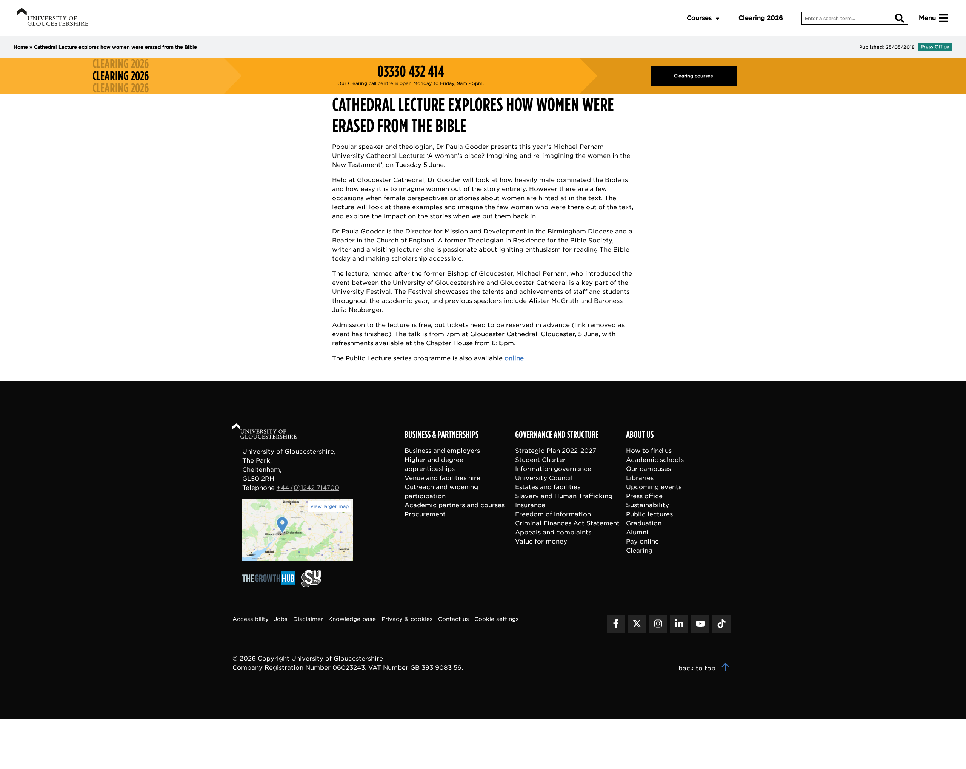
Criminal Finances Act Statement (567, 523)
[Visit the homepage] (52, 18)
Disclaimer (308, 619)
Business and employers (442, 450)
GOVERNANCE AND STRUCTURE (556, 434)
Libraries (640, 478)
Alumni (637, 532)
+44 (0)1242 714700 (308, 487)
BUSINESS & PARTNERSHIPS (441, 434)
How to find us (649, 450)
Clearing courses (693, 76)
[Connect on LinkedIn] (679, 624)
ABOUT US (640, 434)
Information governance (553, 469)
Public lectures (649, 514)
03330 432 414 (410, 71)
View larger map (329, 506)
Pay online (642, 541)
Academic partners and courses (455, 505)
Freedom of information (553, 514)
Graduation (643, 523)
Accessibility (250, 619)
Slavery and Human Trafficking (563, 496)
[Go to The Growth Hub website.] (271, 585)
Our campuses (648, 469)
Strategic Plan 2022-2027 (555, 450)
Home (21, 47)
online (514, 358)
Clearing (639, 550)
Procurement (425, 514)
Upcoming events (653, 487)
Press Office (935, 46)
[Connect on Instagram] (658, 624)
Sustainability (647, 505)
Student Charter (540, 459)
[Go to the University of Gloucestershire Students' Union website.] (311, 585)
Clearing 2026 (760, 18)
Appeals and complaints (553, 532)
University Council (544, 478)
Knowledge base (352, 619)
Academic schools (655, 459)
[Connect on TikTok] (721, 624)
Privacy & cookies (407, 619)
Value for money (541, 541)
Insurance (530, 505)
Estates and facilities (547, 487)
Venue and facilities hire (442, 478)
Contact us (453, 619)
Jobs (281, 619)
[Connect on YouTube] (700, 624)
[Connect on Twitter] (637, 624)
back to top (697, 668)
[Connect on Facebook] (616, 624)
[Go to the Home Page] (271, 432)
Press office (644, 496)
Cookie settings (496, 619)
